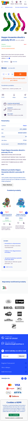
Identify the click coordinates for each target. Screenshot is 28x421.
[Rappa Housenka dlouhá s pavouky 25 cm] (4, 288)
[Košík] (20, 3)
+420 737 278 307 (11, 338)
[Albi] (8, 301)
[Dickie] (8, 314)
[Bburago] (19, 301)
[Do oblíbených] (4, 224)
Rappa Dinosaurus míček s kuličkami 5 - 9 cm (7, 215)
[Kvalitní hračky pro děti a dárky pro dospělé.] (1, 7)
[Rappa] (25, 46)
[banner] (6, 3)
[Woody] (14, 326)
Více (7, 58)
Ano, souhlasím (14, 415)
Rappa (25, 125)
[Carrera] (19, 308)
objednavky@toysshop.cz (14, 344)
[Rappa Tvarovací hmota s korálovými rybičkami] (20, 203)
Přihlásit (21, 356)
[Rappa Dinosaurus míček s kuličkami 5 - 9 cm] (6, 203)
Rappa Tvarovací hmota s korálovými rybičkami (21, 215)
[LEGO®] (19, 314)
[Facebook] (22, 378)
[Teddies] (19, 320)
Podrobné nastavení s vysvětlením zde (14, 417)
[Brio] (8, 308)
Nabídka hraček (8, 7)
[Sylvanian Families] (8, 320)
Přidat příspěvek (7, 185)
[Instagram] (25, 378)
